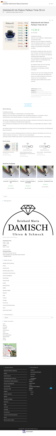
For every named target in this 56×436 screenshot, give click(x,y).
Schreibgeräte (33, 378)
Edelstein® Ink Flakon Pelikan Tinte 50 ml (14, 12)
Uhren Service (5, 333)
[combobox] (28, 317)
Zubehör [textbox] (27, 317)
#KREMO (43, 92)
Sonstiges (5, 300)
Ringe (4, 295)
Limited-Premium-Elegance (12, 179)
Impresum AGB (6, 280)
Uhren (4, 307)
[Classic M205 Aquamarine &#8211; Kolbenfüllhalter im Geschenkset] (28, 147)
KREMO (4, 288)
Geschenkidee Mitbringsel (36, 372)
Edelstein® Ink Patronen (8, 152)
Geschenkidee (5, 278)
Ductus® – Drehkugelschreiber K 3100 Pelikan (28, 182)
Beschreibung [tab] (28, 105)
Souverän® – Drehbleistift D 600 (45, 181)
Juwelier (4, 283)
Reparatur (5, 292)
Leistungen (5, 327)
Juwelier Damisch (6, 285)
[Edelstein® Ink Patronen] (11, 147)
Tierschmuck (5, 302)
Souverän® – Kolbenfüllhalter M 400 (10, 182)
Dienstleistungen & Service (8, 270)
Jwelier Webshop (40, 95)
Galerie (4, 338)
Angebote (32, 370)
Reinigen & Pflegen (6, 290)
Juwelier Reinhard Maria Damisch (15, 4)
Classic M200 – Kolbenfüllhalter (44, 152)
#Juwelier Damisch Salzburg (8, 263)
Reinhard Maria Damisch (36, 96)
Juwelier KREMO (45, 93)
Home (4, 323)
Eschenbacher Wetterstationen (9, 273)
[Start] (3, 12)
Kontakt (4, 339)
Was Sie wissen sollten (7, 310)
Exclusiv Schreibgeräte (7, 275)
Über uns (4, 325)
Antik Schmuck (6, 330)
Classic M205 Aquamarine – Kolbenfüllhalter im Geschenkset (27, 153)
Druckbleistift (31, 379)
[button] (27, 23)
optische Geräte (6, 336)
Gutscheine (33, 374)
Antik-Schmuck (6, 268)
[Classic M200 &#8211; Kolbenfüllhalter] (45, 147)
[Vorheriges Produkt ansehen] (50, 20)
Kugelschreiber (32, 383)
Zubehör (38, 90)
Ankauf (4, 265)
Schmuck (4, 297)
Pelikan (30, 385)
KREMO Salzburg (47, 95)
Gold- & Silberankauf (7, 335)
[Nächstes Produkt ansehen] (52, 20)
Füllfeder (5, 179)
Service (32, 392)
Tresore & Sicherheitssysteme (9, 305)
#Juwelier (39, 92)
